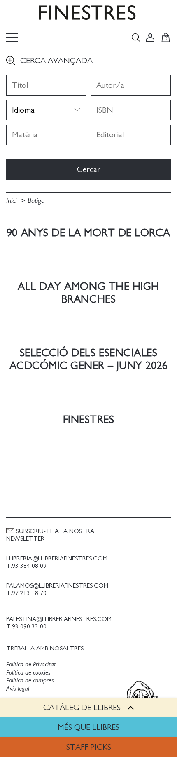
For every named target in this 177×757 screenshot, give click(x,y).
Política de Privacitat (31, 664)
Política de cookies (28, 672)
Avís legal (17, 688)
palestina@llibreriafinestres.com (59, 619)
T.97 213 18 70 (26, 593)
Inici (12, 201)
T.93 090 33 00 (26, 626)
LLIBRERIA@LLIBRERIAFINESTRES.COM (56, 558)
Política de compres (30, 680)
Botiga (36, 201)
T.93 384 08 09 (26, 566)
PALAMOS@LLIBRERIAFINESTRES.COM (57, 586)
